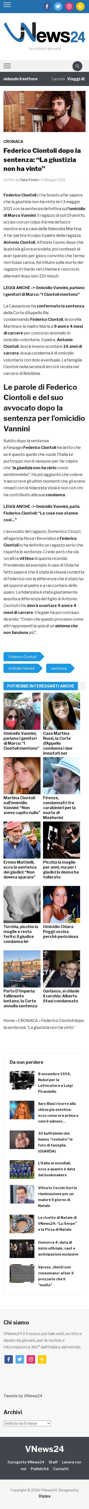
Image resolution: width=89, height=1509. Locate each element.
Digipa (44, 1496)
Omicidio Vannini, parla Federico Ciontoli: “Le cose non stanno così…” (41, 513)
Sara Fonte (29, 180)
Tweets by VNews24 (22, 1396)
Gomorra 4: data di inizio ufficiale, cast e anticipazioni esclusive (58, 1248)
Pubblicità (40, 1469)
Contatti (60, 1469)
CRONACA (13, 141)
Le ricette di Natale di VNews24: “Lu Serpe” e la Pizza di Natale (57, 1223)
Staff (53, 1462)
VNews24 (44, 1449)
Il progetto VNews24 (26, 1462)
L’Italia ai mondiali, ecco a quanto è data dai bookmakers (56, 1169)
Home (9, 1020)
